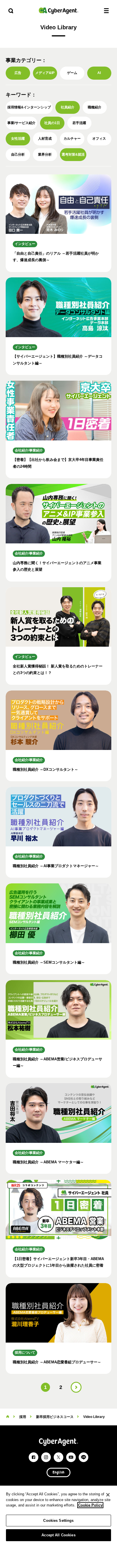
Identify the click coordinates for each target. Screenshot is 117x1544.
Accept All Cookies (58, 1535)
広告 (17, 73)
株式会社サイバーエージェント (58, 10)
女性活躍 (18, 139)
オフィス (99, 139)
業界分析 (45, 154)
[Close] (108, 1495)
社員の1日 (52, 123)
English (58, 1473)
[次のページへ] (76, 1387)
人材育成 (45, 139)
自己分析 (18, 154)
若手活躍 (79, 123)
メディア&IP (45, 73)
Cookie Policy (90, 1505)
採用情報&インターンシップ (29, 107)
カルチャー (72, 139)
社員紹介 (67, 107)
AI (99, 73)
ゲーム (72, 73)
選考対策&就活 (73, 154)
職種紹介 (94, 107)
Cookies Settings (58, 1520)
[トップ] (8, 1417)
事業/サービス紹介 (21, 123)
